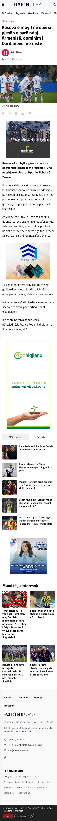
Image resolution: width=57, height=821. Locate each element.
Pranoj (8, 816)
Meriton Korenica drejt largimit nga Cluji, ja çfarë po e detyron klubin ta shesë (35, 485)
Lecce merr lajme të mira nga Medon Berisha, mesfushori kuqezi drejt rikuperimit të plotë (35, 521)
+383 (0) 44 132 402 (18, 739)
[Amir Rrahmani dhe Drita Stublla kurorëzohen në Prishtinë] (9, 452)
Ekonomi (46, 13)
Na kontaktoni (23, 722)
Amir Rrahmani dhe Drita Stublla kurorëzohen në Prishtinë (36, 447)
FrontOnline (24, 793)
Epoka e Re (9, 793)
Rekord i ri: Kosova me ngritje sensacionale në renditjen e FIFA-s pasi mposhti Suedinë (13, 673)
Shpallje (38, 697)
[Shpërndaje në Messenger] (16, 114)
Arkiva (50, 722)
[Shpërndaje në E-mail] (23, 114)
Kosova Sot (42, 787)
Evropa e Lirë (44, 782)
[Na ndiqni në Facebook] (5, 758)
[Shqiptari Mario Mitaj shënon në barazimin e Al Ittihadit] (42, 599)
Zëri (36, 776)
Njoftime (23, 697)
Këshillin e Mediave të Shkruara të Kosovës (28, 729)
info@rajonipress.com (18, 750)
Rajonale (20, 13)
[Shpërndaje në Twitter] (9, 114)
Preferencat (21, 816)
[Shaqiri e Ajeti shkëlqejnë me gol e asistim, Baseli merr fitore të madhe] (42, 653)
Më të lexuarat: (15, 437)
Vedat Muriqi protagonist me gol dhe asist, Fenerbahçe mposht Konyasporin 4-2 (36, 503)
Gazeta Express (23, 776)
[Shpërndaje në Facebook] (3, 114)
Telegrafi (8, 776)
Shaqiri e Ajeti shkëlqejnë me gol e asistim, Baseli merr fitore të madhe (41, 669)
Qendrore (33, 13)
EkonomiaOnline (25, 787)
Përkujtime (9, 705)
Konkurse (8, 697)
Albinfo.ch (8, 787)
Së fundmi (7, 13)
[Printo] (29, 114)
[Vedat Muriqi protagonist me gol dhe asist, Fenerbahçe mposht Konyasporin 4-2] (9, 505)
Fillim (4, 21)
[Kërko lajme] (54, 4)
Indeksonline (28, 782)
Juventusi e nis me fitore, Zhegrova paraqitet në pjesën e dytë (35, 467)
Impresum (8, 722)
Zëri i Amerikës (11, 782)
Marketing (38, 722)
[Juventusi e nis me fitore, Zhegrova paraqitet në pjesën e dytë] (9, 470)
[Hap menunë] (3, 4)
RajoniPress (17, 52)
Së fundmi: (41, 436)
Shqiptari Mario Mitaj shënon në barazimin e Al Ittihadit (42, 614)
